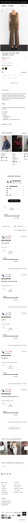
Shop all (24, 133)
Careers (3, 490)
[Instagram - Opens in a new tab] (4, 474)
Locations (3, 488)
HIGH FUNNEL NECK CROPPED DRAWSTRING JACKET (15, 157)
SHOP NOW (23, 2)
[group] (5, 148)
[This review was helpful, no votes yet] (22, 268)
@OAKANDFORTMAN (5, 501)
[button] (27, 2)
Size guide (23, 72)
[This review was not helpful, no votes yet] (24, 268)
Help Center (17, 485)
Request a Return (18, 488)
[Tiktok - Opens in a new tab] (7, 474)
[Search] (19, 5)
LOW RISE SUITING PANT (9, 9)
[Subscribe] (25, 467)
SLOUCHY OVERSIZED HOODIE (3, 155)
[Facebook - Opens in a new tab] (2, 474)
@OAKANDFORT (4, 504)
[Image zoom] (2, 11)
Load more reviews (14, 428)
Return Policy (17, 486)
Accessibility (4, 494)
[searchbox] (7, 226)
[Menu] (25, 5)
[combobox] (20, 230)
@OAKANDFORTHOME (6, 503)
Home (2, 9)
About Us (3, 485)
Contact (3, 486)
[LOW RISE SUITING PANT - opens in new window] (14, 30)
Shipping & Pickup (18, 492)
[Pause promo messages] (2, 2)
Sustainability (4, 492)
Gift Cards (17, 490)
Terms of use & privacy (19, 512)
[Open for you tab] (24, 514)
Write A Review (14, 201)
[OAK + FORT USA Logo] (7, 6)
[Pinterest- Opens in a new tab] (10, 474)
